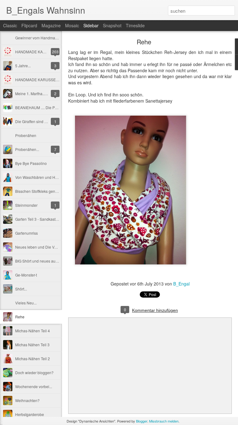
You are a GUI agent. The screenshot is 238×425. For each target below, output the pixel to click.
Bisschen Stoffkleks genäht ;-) (40, 191)
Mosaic (72, 25)
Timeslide (135, 25)
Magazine (51, 25)
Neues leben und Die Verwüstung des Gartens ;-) (56, 247)
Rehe (19, 316)
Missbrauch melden (163, 420)
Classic (10, 25)
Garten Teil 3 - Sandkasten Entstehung (47, 219)
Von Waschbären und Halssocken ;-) (46, 177)
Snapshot (112, 25)
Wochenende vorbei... (33, 386)
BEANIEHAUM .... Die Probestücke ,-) (46, 107)
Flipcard (29, 25)
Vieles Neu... (26, 302)
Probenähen (25, 135)
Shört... (21, 288)
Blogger (141, 420)
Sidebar (91, 25)
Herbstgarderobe (29, 414)
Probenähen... (27, 149)
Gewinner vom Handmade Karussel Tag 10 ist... (55, 37)
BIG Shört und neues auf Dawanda (44, 260)
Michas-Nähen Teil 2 (32, 358)
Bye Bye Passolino (31, 163)
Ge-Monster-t (26, 274)
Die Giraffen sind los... (33, 121)
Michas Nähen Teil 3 (32, 344)
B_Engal (181, 284)
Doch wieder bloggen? (34, 372)
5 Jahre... (23, 65)
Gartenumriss (26, 233)
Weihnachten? (27, 400)
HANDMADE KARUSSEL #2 (39, 79)
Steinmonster (26, 205)
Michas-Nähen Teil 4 (32, 330)
